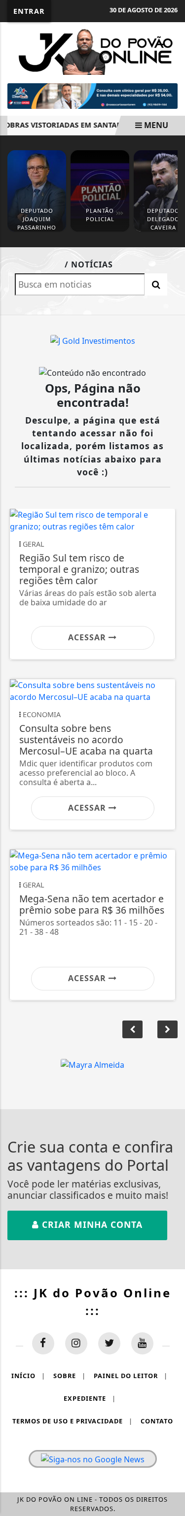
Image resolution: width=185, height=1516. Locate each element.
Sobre (69, 1375)
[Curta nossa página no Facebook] (43, 1343)
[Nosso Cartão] (92, 95)
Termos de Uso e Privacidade (72, 1421)
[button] (167, 1029)
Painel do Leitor (131, 1375)
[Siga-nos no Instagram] (76, 1343)
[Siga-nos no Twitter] (109, 1343)
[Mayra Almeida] (92, 1064)
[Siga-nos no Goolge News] (93, 1459)
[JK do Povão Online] (92, 50)
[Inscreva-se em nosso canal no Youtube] (142, 1343)
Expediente (90, 1398)
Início (28, 1375)
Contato (157, 1421)
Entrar (29, 11)
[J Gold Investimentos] (92, 340)
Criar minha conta (91, 1224)
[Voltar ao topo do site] (170, 834)
